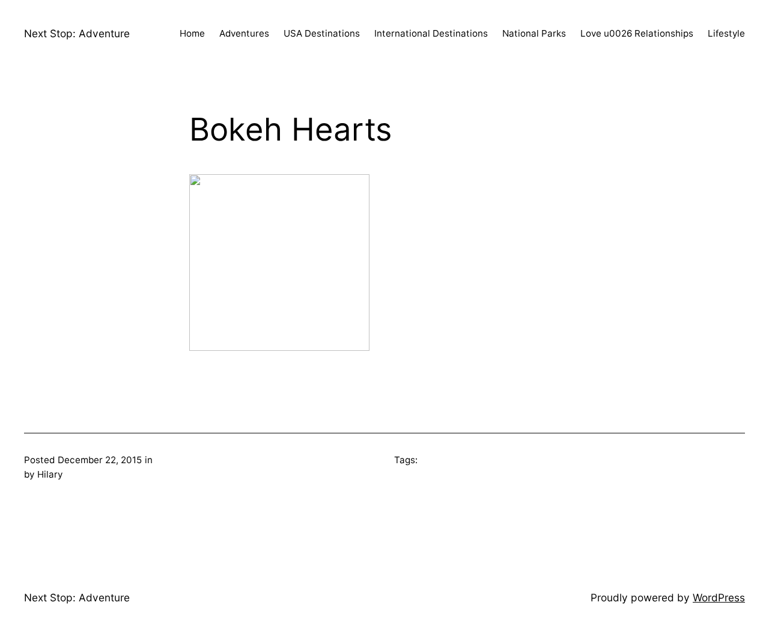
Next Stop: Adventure (77, 33)
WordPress (719, 597)
